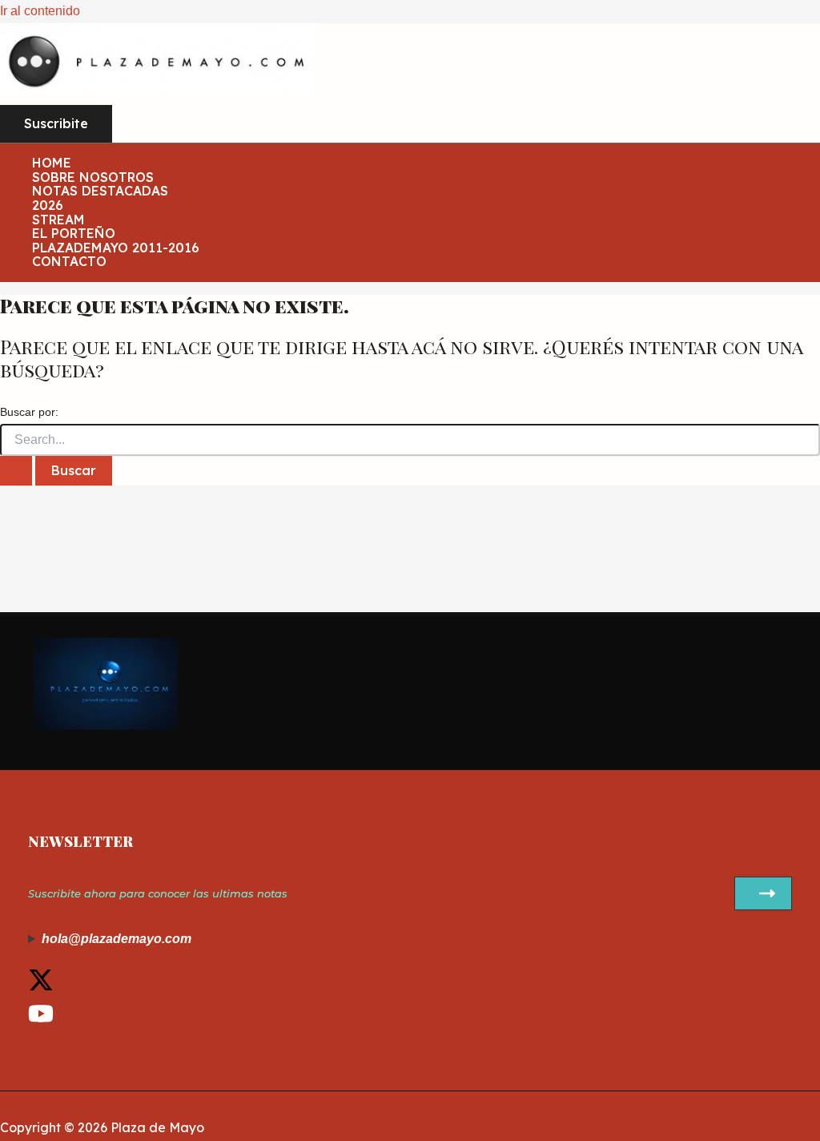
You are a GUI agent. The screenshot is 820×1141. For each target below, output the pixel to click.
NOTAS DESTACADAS (100, 191)
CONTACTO (69, 262)
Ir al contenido (40, 11)
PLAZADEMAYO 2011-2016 (115, 248)
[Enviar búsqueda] (16, 471)
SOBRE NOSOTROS (93, 178)
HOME (51, 163)
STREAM (58, 220)
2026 (47, 206)
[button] (56, 124)
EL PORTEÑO (73, 234)
